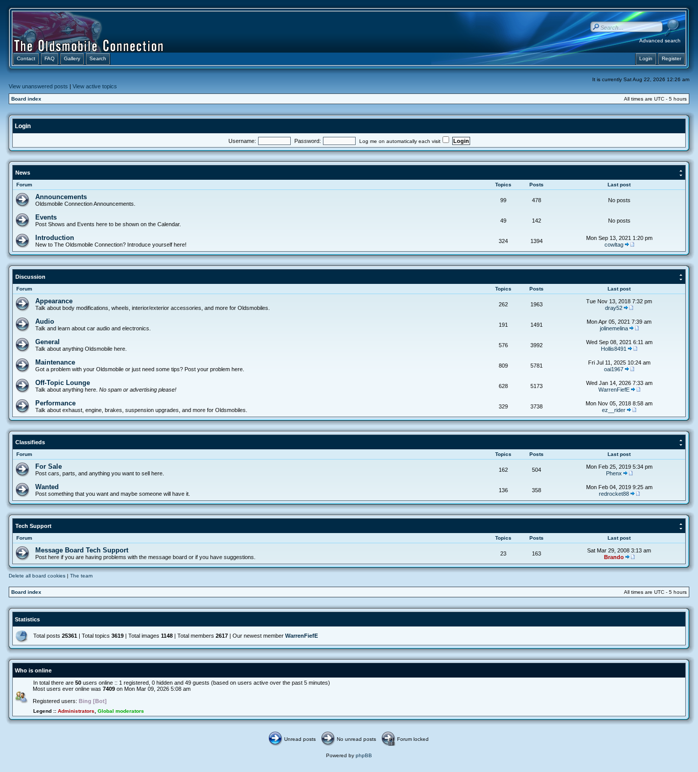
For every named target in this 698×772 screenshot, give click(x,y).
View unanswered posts (38, 86)
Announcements (61, 197)
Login (23, 126)
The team (81, 575)
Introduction (54, 238)
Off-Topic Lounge (62, 383)
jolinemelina (614, 328)
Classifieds (30, 442)
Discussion (30, 277)
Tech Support (33, 526)
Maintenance (55, 362)
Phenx (614, 473)
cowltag (613, 245)
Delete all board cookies (37, 575)
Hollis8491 (613, 349)
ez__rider (613, 410)
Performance (55, 403)
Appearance (54, 301)
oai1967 (613, 369)
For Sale (48, 466)
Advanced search (660, 40)
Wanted (47, 487)
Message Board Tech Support (81, 550)
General (47, 342)
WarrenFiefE (614, 390)
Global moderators (121, 711)
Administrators (76, 711)
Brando (614, 557)
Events (46, 217)
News (22, 173)
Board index (26, 99)
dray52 (613, 308)
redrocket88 (614, 494)
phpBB (364, 755)
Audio (44, 321)
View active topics (95, 86)
